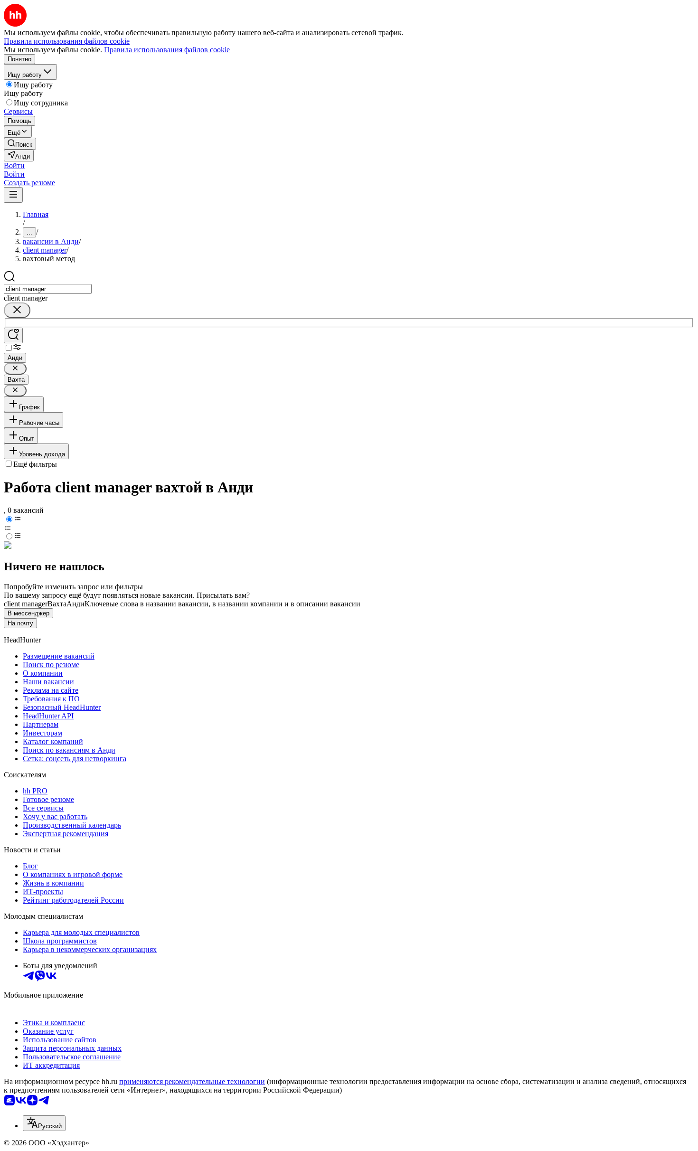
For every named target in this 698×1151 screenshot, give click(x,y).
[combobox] (48, 289)
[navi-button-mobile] (13, 195)
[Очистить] (17, 310)
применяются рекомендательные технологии (192, 1081)
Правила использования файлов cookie (167, 50)
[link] (20, 144)
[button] (14, 165)
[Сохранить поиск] (13, 335)
